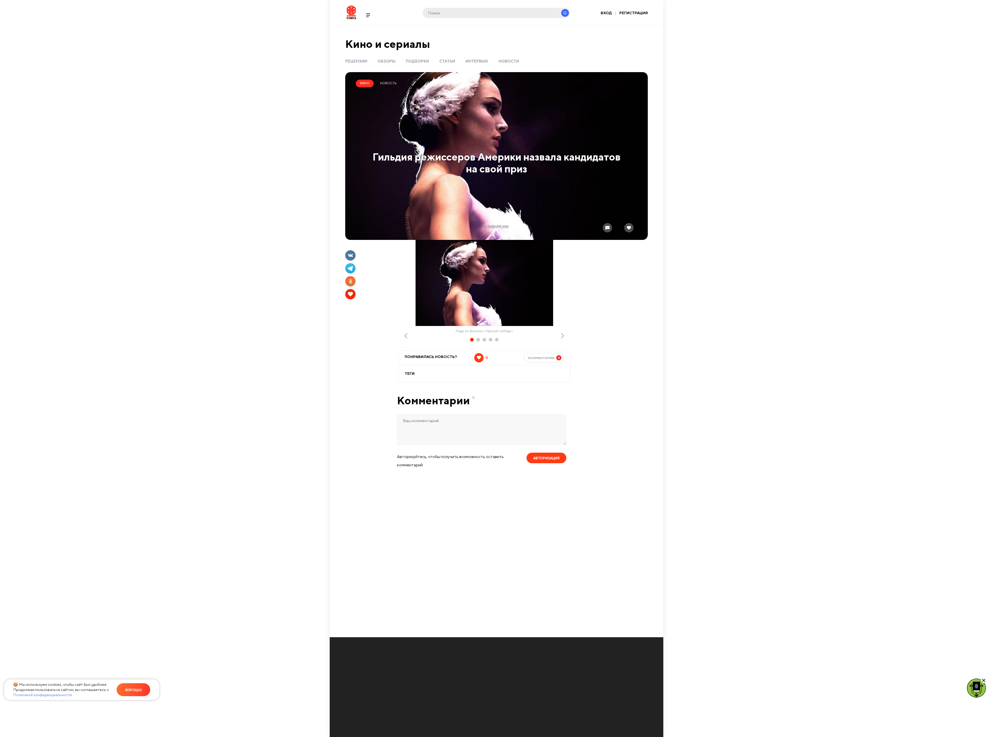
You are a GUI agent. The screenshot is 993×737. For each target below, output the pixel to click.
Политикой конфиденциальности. (43, 695)
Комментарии (544, 358)
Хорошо (133, 690)
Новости (509, 61)
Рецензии (356, 61)
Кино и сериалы (387, 43)
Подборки (417, 61)
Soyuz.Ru (351, 12)
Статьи (447, 61)
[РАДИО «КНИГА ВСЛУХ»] (976, 687)
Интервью (476, 61)
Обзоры (386, 61)
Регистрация (633, 13)
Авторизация (546, 458)
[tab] (472, 340)
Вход (606, 13)
